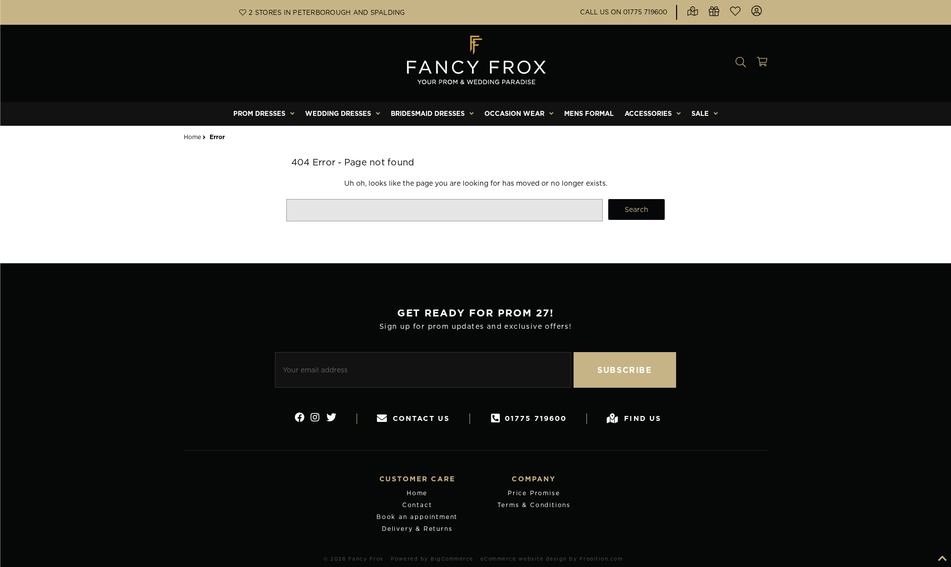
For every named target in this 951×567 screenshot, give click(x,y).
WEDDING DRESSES (338, 113)
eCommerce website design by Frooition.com (551, 558)
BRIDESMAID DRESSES (428, 113)
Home (417, 493)
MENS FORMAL (589, 113)
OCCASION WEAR (514, 113)
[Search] (740, 63)
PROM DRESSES (259, 113)
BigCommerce (452, 558)
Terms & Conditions (534, 505)
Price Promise (534, 493)
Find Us (642, 418)
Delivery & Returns (417, 528)
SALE (700, 113)
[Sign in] (756, 12)
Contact (417, 505)
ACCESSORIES (648, 113)
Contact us (421, 418)
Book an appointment (417, 517)
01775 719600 (536, 418)
